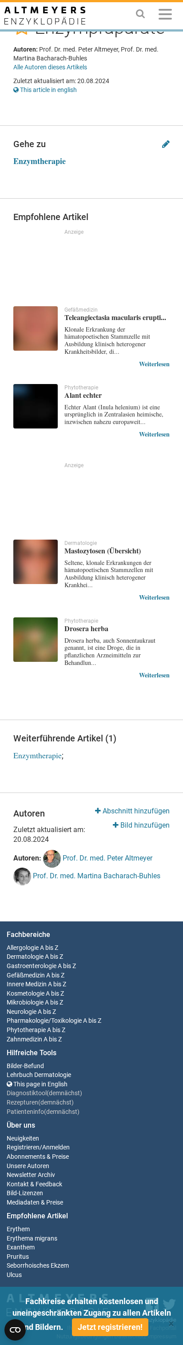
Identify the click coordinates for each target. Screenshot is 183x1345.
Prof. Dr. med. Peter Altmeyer (106, 858)
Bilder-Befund (25, 1066)
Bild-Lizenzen (25, 1193)
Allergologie (23, 948)
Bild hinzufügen (144, 825)
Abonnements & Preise (38, 1157)
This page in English (40, 1084)
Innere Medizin (27, 984)
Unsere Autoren (28, 1166)
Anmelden (56, 1147)
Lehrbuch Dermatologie (39, 1075)
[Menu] (165, 16)
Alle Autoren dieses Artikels (50, 67)
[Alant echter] (35, 406)
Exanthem (21, 1247)
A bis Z (49, 948)
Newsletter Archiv (31, 1175)
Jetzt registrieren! (110, 1327)
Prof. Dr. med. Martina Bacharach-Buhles (95, 876)
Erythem (18, 1229)
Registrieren (23, 1147)
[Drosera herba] (35, 639)
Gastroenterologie (31, 966)
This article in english (48, 89)
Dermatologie (25, 957)
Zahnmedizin (24, 1039)
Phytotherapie (26, 1030)
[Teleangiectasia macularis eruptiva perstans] (35, 328)
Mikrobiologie (25, 1002)
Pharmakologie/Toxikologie (44, 1021)
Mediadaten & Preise (35, 1202)
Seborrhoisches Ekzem (38, 1265)
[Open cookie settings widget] (15, 1330)
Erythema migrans (32, 1238)
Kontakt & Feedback (34, 1184)
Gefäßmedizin (26, 975)
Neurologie (21, 1012)
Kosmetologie (25, 993)
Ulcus (14, 1275)
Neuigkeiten (23, 1138)
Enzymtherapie (39, 161)
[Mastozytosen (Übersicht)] (35, 562)
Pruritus (18, 1257)
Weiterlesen (154, 363)
